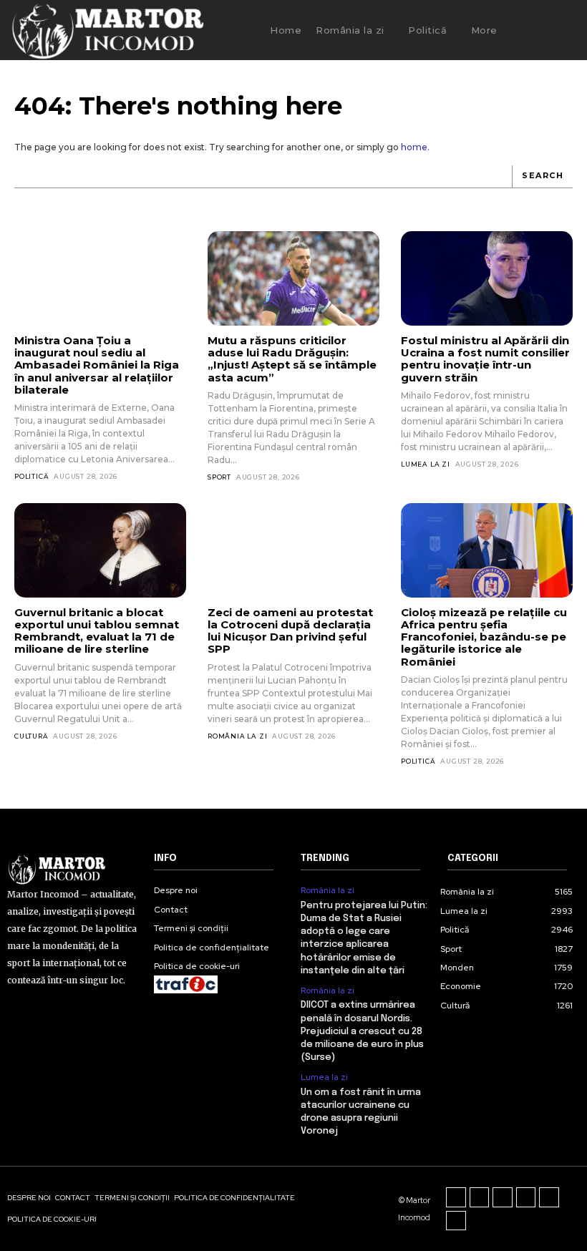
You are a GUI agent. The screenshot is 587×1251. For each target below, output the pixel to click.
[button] (534, 30)
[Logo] (107, 30)
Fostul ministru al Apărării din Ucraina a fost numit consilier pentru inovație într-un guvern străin (485, 359)
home (414, 147)
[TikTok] (503, 1197)
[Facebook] (456, 1197)
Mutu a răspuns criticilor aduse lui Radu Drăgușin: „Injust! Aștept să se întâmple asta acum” (292, 359)
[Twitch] (526, 1197)
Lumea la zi (425, 464)
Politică (31, 476)
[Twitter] (549, 1197)
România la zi (237, 736)
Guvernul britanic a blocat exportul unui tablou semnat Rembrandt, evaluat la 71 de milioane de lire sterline (96, 630)
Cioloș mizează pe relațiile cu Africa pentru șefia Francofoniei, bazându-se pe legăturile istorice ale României (484, 636)
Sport (219, 477)
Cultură (31, 736)
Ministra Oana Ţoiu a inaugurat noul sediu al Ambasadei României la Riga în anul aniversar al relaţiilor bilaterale (96, 365)
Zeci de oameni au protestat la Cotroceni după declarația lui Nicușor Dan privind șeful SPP (290, 630)
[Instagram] (480, 1197)
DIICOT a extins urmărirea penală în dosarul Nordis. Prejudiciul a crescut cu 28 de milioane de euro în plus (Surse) (362, 1031)
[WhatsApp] (456, 1221)
